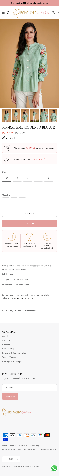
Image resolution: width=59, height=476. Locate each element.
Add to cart (29, 213)
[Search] (9, 12)
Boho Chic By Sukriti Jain (16, 466)
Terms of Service (9, 357)
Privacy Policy (8, 348)
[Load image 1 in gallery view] (29, 63)
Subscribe (10, 396)
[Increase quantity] (22, 200)
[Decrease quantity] (5, 200)
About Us (6, 340)
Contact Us (6, 344)
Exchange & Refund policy (13, 361)
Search (5, 336)
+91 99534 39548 (25, 298)
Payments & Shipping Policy (14, 352)
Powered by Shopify (32, 466)
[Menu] (3, 12)
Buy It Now (29, 223)
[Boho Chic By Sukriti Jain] (31, 12)
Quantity (6, 195)
